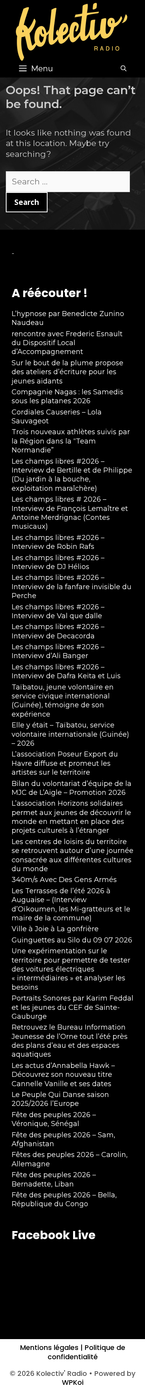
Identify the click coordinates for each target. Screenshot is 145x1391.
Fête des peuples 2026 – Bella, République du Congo (64, 1199)
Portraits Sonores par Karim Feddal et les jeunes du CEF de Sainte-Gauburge (72, 1007)
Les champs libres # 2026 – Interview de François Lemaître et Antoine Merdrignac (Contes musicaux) (70, 513)
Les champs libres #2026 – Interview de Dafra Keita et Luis (66, 671)
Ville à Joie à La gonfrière (55, 929)
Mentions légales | (51, 1347)
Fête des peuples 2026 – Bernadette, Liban (54, 1179)
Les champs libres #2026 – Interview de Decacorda (58, 631)
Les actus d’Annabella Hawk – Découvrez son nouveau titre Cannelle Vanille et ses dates (63, 1074)
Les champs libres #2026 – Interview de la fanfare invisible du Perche (71, 586)
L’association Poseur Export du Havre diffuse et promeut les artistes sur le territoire (65, 763)
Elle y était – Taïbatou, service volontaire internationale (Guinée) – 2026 (70, 734)
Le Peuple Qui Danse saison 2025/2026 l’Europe (60, 1099)
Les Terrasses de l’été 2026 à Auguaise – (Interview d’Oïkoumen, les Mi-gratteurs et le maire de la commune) (71, 904)
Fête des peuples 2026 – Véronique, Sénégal (54, 1119)
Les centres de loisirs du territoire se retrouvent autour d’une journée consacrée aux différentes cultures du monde (72, 855)
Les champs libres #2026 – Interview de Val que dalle (58, 611)
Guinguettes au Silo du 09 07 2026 (72, 940)
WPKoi (73, 1382)
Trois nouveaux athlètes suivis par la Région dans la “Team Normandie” (71, 441)
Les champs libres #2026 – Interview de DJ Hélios (58, 562)
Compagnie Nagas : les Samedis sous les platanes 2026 (67, 396)
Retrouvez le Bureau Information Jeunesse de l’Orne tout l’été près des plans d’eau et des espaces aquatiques (70, 1041)
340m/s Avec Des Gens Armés (64, 879)
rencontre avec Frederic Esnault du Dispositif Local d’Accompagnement (67, 343)
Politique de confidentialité (86, 1352)
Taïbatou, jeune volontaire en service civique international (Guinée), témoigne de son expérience (63, 701)
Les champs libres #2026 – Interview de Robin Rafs (58, 542)
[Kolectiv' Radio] (73, 31)
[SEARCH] (124, 68)
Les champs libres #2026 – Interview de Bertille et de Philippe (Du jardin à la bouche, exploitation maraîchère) (72, 475)
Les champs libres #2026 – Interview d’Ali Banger (58, 651)
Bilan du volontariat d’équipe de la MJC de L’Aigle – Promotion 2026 (71, 788)
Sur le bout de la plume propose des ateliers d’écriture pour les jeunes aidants (67, 372)
